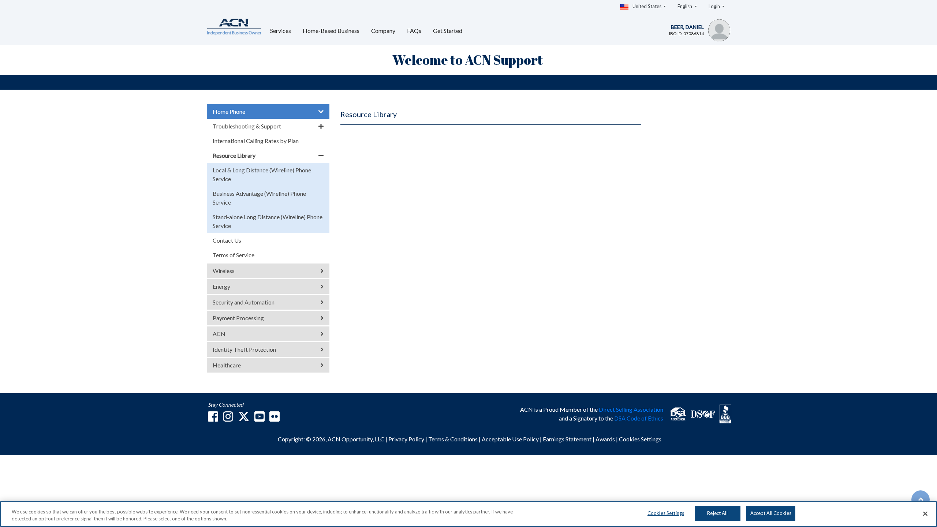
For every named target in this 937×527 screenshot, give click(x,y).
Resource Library (234, 155)
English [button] (685, 6)
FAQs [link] (414, 30)
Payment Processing (238, 317)
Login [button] (715, 6)
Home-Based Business (331, 30)
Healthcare (227, 365)
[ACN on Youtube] (259, 418)
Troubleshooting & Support (247, 126)
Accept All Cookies (770, 513)
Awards (605, 439)
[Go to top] (920, 499)
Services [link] (280, 30)
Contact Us (227, 240)
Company (383, 30)
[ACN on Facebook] (213, 418)
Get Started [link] (447, 30)
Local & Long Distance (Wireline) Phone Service (262, 174)
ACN (219, 333)
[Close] (925, 513)
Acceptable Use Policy (510, 439)
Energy (221, 286)
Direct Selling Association (631, 409)
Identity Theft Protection (244, 349)
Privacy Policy (406, 439)
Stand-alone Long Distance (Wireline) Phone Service (267, 221)
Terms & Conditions (453, 439)
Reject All (717, 513)
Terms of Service (233, 254)
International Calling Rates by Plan (256, 140)
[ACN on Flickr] (274, 418)
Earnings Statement (568, 439)
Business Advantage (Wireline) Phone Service (259, 198)
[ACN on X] (244, 418)
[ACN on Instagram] (228, 418)
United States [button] (646, 6)
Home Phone (229, 111)
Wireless (224, 270)
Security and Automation (244, 302)
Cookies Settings (640, 439)
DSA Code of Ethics (638, 418)
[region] (468, 514)
